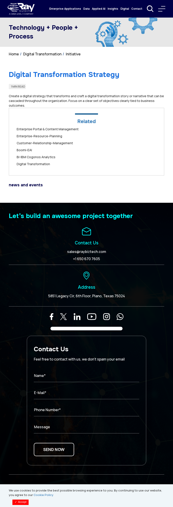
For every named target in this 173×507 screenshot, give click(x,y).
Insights (113, 9)
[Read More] (51, 316)
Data (86, 9)
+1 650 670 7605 (86, 258)
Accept (20, 502)
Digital (125, 9)
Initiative (73, 54)
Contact (136, 9)
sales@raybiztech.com (86, 251)
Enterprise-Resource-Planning (39, 136)
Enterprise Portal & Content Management (48, 129)
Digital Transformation (42, 54)
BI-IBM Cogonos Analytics (36, 157)
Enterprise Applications (65, 9)
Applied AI (98, 9)
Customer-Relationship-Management (45, 143)
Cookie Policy (43, 495)
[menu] (161, 9)
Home (14, 54)
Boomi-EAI (24, 150)
